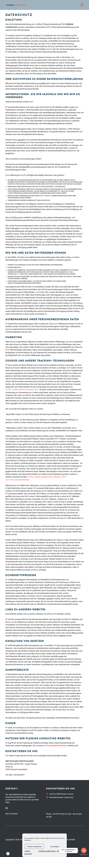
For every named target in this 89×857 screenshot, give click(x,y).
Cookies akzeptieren (34, 846)
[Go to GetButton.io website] (83, 854)
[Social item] (6, 808)
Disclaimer (69, 840)
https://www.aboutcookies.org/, (22, 390)
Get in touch (11, 814)
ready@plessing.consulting (61, 797)
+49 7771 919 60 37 (59, 814)
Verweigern (54, 846)
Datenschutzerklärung (46, 851)
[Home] (17, 5)
